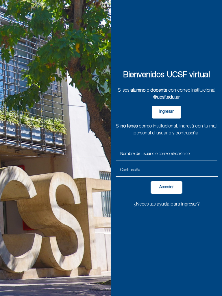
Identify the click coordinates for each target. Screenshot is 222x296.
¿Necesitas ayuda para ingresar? (167, 204)
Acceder (166, 187)
